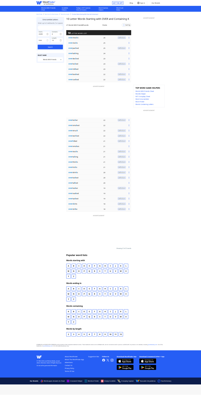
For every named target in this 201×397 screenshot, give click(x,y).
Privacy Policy (69, 368)
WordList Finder (93, 381)
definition (121, 38)
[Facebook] (103, 360)
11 (116, 334)
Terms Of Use (69, 371)
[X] (108, 360)
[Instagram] (112, 360)
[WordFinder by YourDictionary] (45, 3)
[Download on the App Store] (125, 361)
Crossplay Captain (127, 381)
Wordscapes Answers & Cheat (54, 381)
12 (121, 334)
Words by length (65, 14)
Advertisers (69, 362)
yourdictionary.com (152, 344)
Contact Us (68, 365)
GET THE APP (118, 3)
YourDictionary (166, 381)
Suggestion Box (93, 357)
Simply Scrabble (109, 381)
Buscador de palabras (148, 381)
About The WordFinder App (74, 359)
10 (110, 334)
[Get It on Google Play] (125, 367)
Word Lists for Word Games (52, 14)
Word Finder (39, 14)
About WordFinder (71, 357)
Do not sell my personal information (47, 365)
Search (50, 47)
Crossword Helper (76, 381)
